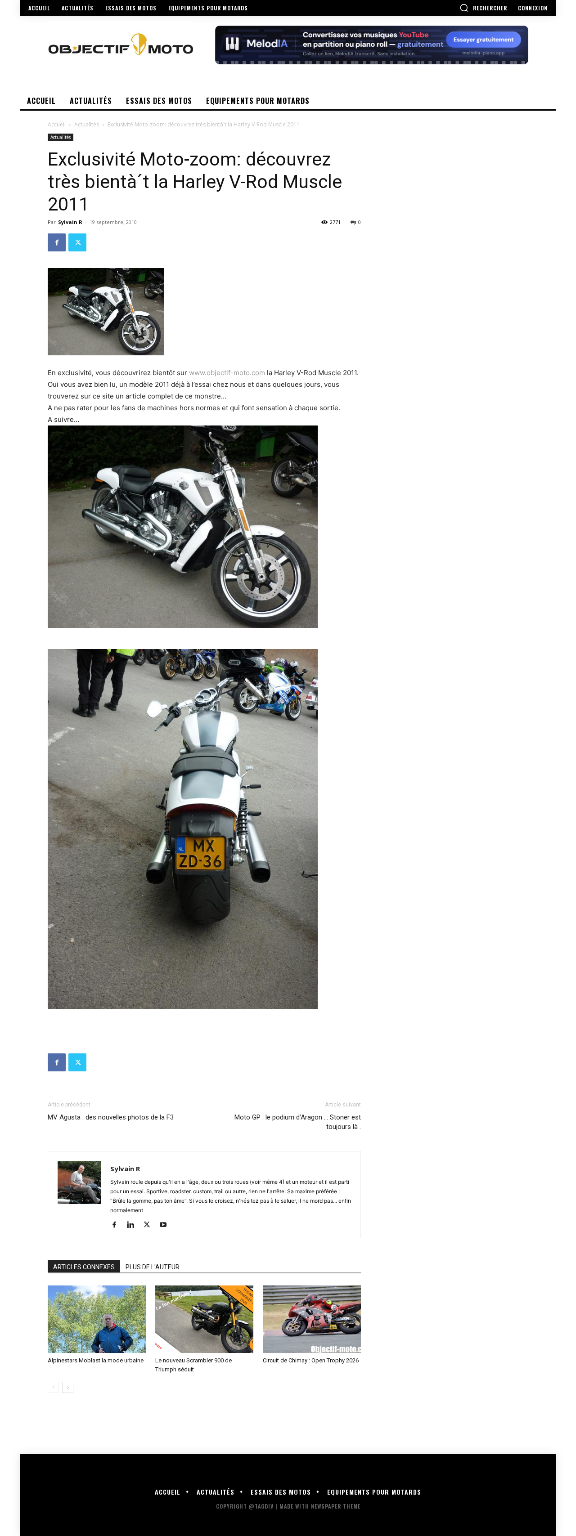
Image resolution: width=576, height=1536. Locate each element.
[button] (483, 7)
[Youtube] (166, 1225)
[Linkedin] (133, 1225)
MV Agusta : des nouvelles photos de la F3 (111, 1117)
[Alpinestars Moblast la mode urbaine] (97, 1319)
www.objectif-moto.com (227, 372)
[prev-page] (53, 1387)
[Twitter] (77, 242)
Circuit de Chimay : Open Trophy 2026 (311, 1360)
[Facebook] (57, 242)
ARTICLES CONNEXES (84, 1267)
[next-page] (67, 1387)
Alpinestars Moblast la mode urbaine (96, 1360)
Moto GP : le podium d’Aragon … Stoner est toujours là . (297, 1122)
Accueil (57, 124)
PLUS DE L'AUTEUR (153, 1267)
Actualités (86, 124)
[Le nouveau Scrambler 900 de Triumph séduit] (204, 1319)
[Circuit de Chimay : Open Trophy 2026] (312, 1319)
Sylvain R (70, 222)
